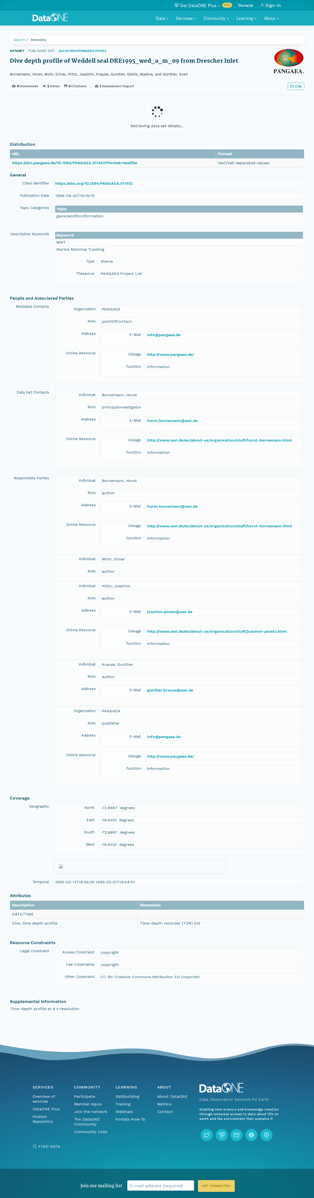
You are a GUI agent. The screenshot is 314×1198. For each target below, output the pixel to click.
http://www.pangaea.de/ (170, 354)
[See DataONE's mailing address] (266, 1135)
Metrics (164, 1104)
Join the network (90, 1111)
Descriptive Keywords (29, 234)
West (90, 844)
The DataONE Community (87, 1121)
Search (19, 40)
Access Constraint (78, 952)
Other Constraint (79, 977)
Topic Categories (34, 208)
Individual (87, 395)
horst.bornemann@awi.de (172, 420)
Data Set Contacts (33, 392)
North (89, 807)
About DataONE (172, 1096)
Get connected (216, 1186)
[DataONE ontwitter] (207, 1135)
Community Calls (90, 1131)
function (133, 366)
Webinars (124, 1111)
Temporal (41, 882)
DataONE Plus (46, 1109)
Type (90, 261)
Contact (165, 1111)
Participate (84, 1096)
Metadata (38, 40)
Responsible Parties (31, 478)
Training (123, 1104)
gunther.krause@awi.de (170, 690)
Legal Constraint (34, 951)
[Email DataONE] (236, 1135)
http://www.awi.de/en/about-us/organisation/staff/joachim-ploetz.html (217, 631)
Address (88, 333)
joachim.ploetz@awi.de (169, 611)
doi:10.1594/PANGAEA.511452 (82, 51)
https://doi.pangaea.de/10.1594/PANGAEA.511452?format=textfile (74, 163)
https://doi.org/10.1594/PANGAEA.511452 (94, 183)
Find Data (49, 1146)
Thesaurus (85, 273)
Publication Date (34, 195)
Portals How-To (130, 1119)
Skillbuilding (127, 1096)
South (89, 832)
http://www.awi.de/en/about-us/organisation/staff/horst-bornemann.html (219, 440)
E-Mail (135, 335)
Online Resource (81, 353)
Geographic (39, 806)
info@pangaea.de (164, 335)
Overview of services (44, 1099)
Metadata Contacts (32, 306)
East (90, 820)
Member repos (88, 1104)
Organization (85, 309)
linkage (134, 354)
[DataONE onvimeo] (222, 1135)
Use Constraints (80, 964)
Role (92, 321)
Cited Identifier (35, 183)
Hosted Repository (43, 1119)
